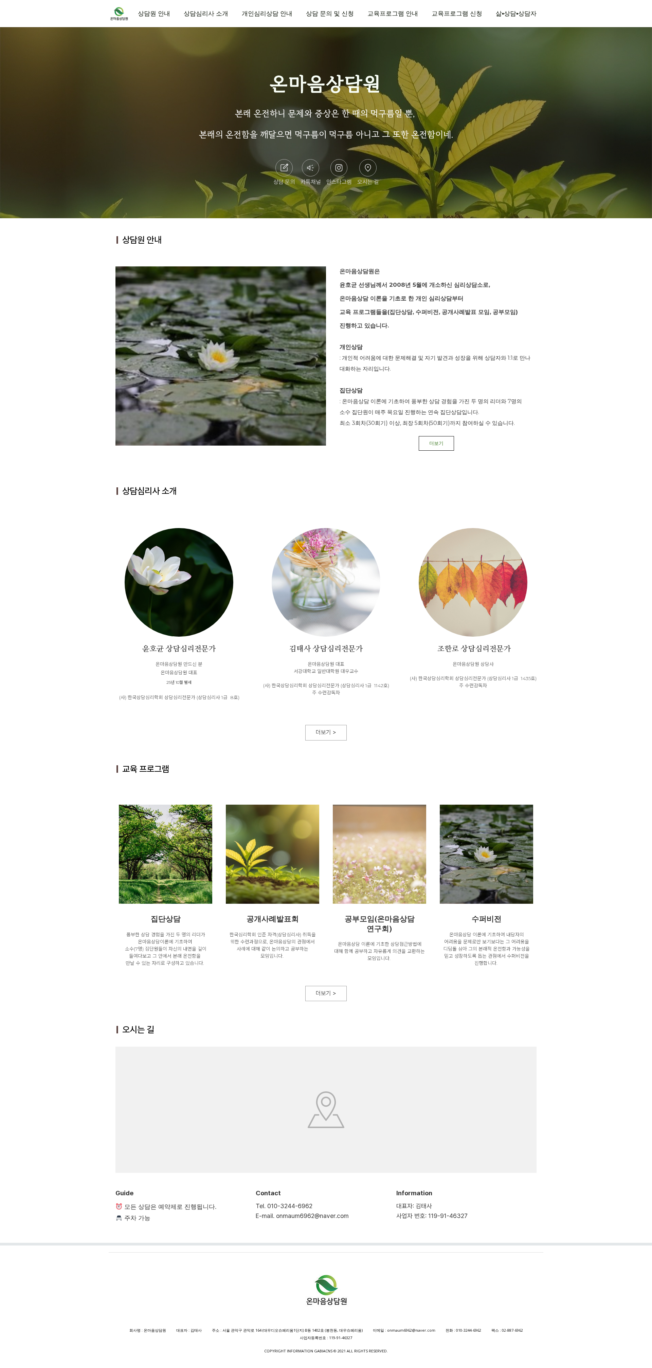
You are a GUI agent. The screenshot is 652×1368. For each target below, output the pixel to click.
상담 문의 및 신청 (330, 13)
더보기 (436, 443)
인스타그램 (339, 182)
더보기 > (326, 732)
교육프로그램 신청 (457, 13)
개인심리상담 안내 (267, 13)
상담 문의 (284, 182)
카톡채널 (311, 182)
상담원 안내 (154, 13)
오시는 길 (368, 182)
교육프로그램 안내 (392, 13)
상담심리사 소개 (206, 13)
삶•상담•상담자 (516, 13)
